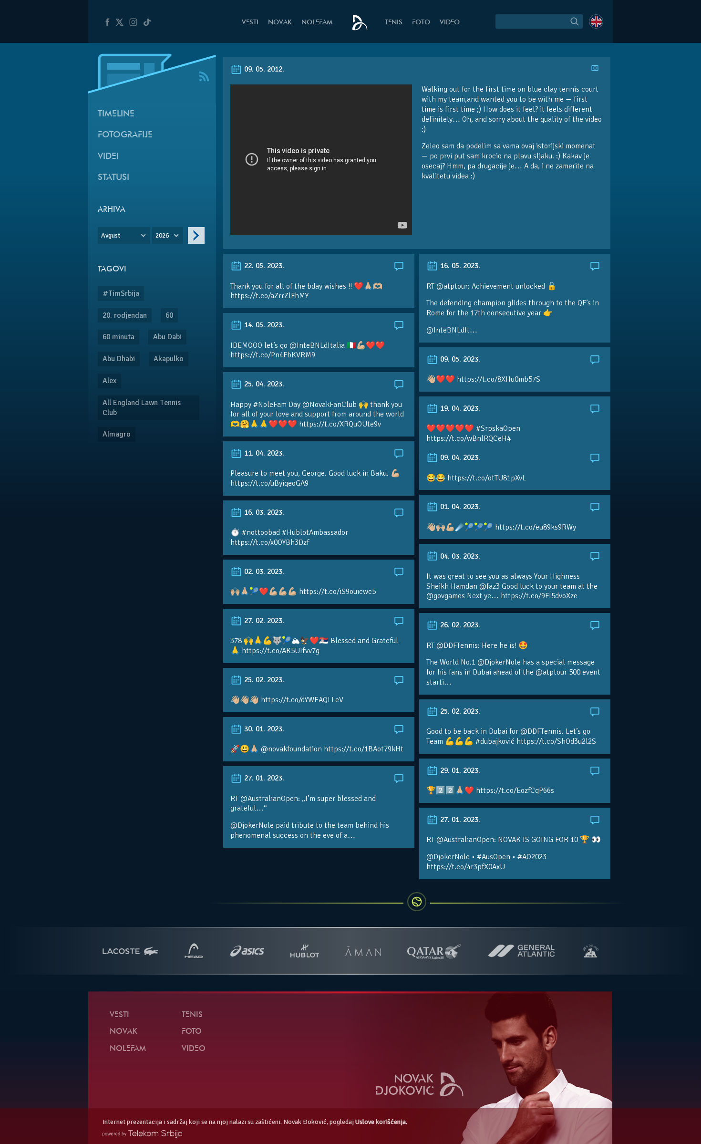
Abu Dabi (167, 337)
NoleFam (316, 22)
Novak (280, 22)
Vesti (250, 22)
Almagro (117, 434)
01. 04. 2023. (459, 506)
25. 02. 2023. (263, 680)
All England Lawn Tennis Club (142, 407)
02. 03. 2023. (263, 571)
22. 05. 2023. (263, 265)
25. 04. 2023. (263, 384)
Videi (108, 156)
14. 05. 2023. (263, 325)
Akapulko (169, 359)
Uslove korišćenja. (381, 1122)
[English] (596, 21)
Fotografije (125, 135)
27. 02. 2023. (263, 620)
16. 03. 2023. (263, 512)
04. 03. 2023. (459, 556)
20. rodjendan (125, 315)
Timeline (116, 114)
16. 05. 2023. (459, 265)
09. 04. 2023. (459, 457)
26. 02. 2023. (459, 625)
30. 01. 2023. (263, 729)
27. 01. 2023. (263, 778)
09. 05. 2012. (263, 69)
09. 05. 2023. (459, 359)
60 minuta (118, 337)
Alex (109, 380)
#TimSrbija (121, 293)
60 (169, 315)
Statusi (113, 177)
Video (450, 22)
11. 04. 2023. (263, 453)
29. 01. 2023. (459, 770)
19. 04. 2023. (459, 408)
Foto (421, 22)
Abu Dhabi (119, 359)
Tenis (393, 22)
